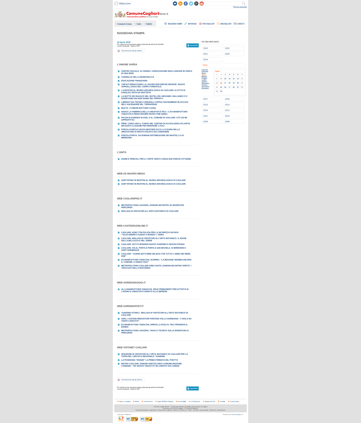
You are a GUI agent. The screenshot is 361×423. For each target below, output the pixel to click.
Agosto (204, 81)
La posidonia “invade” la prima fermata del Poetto (149, 360)
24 (225, 87)
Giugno (204, 78)
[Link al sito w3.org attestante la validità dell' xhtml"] (132, 419)
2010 (227, 116)
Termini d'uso (148, 401)
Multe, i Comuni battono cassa (138, 108)
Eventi (139, 23)
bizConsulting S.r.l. (237, 414)
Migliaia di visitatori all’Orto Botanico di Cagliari (149, 211)
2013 (205, 110)
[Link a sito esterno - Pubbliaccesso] (121, 418)
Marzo (204, 73)
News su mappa (124, 401)
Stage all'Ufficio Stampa (165, 401)
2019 (205, 59)
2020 (227, 54)
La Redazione (195, 401)
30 (221, 91)
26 (234, 87)
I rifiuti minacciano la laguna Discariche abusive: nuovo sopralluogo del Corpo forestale (153, 85)
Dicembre (205, 88)
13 (238, 79)
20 (238, 83)
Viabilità (149, 23)
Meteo (137, 401)
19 (234, 83)
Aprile (204, 75)
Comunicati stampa (124, 23)
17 (225, 83)
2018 (205, 65)
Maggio (204, 76)
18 (229, 83)
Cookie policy (234, 401)
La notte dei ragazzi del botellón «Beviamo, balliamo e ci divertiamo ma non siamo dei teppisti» (154, 97)
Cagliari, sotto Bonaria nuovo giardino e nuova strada (153, 244)
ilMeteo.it (128, 414)
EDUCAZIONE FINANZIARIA (134, 81)
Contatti (222, 401)
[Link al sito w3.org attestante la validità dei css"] (146, 419)
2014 (227, 104)
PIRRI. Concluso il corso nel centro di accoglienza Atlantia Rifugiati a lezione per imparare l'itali (155, 124)
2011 (205, 116)
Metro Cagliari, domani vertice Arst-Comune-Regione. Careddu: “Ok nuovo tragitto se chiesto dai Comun (151, 365)
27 (238, 87)
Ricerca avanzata (240, 7)
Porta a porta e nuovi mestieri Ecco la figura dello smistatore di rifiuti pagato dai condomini (150, 130)
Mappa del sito (210, 401)
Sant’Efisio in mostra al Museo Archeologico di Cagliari (153, 180)
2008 (227, 121)
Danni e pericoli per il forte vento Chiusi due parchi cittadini (156, 159)
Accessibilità (182, 401)
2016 (227, 99)
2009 (205, 121)
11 (229, 79)
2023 (205, 48)
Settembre (205, 83)
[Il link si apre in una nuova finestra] (186, 3)
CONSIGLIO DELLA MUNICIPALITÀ (137, 77)
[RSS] (180, 3)
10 (225, 79)
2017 (205, 99)
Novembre (205, 87)
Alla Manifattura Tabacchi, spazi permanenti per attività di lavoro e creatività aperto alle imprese (155, 290)
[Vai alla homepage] (141, 14)
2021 (205, 54)
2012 (227, 110)
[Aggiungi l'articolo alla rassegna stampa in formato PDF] (119, 71)
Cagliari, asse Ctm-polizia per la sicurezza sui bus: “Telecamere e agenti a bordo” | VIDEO (150, 233)
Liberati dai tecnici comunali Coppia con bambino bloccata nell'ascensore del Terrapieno (154, 103)
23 (221, 87)
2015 (205, 104)
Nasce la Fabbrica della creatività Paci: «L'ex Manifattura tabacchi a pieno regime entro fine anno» (154, 113)
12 (234, 79)
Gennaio (205, 70)
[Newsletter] (175, 3)
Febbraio (205, 71)
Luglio (204, 80)
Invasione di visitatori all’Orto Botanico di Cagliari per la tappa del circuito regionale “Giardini (154, 355)
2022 (227, 48)
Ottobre (204, 85)
